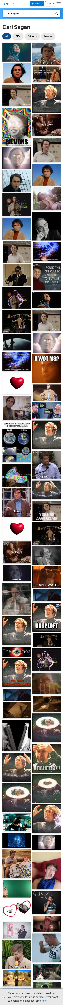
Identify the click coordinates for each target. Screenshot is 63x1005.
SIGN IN (50, 3)
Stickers (32, 36)
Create (39, 3)
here (44, 1000)
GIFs (18, 36)
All (6, 36)
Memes (48, 36)
